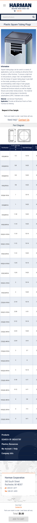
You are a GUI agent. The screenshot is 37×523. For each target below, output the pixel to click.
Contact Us (23, 119)
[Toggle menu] (4, 5)
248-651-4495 (12, 491)
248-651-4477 (12, 488)
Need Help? (18, 505)
